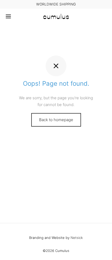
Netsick (77, 238)
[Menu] (8, 16)
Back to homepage (56, 119)
